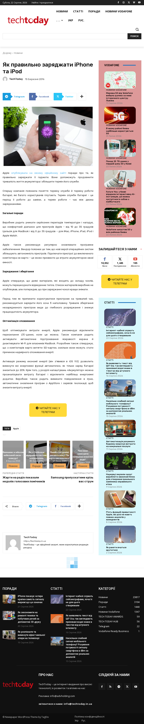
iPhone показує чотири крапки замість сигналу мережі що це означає (31, 599)
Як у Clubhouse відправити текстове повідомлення (36, 455)
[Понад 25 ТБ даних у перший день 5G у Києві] (120, 148)
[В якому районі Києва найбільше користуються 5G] (120, 115)
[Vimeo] (134, 3)
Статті (109, 327)
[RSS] (110, 686)
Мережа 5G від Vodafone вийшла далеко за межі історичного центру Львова (119, 97)
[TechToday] (6, 79)
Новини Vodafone (116, 90)
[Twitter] (129, 3)
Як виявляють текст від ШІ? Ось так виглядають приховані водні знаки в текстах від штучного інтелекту (119, 368)
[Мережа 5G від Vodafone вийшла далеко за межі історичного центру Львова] (120, 80)
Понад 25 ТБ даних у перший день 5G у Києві (118, 162)
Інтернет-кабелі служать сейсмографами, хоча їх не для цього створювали (120, 333)
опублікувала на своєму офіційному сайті (38, 173)
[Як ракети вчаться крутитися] (120, 534)
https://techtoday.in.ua (34, 541)
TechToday (16, 79)
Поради (36, 466)
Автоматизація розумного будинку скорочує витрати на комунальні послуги (120, 444)
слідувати (120, 258)
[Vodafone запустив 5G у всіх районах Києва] (120, 216)
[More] (82, 96)
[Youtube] (139, 3)
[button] (137, 29)
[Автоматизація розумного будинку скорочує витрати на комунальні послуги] (120, 428)
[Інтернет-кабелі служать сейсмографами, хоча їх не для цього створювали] (120, 317)
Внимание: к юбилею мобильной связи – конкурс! (13, 455)
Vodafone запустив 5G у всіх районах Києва (119, 230)
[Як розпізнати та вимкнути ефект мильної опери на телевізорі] (9, 634)
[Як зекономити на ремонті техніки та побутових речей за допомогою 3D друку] (9, 615)
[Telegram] (119, 686)
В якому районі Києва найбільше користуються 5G (119, 131)
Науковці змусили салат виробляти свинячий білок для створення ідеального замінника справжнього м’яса (120, 479)
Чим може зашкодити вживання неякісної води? (83, 455)
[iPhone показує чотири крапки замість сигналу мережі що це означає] (9, 599)
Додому (7, 53)
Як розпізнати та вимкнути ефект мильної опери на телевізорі (31, 635)
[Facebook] (118, 3)
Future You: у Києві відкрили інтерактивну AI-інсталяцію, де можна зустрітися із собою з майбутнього (120, 197)
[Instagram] (124, 3)
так (105, 258)
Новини (18, 53)
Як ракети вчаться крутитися (116, 548)
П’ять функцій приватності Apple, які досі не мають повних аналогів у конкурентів (121, 516)
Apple (16, 428)
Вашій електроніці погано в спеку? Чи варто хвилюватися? (59, 455)
